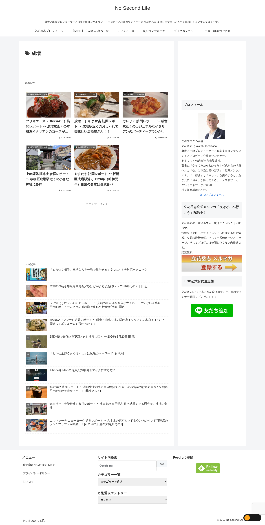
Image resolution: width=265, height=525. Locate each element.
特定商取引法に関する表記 (39, 464)
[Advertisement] (97, 67)
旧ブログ (28, 481)
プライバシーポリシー (36, 473)
